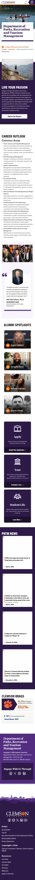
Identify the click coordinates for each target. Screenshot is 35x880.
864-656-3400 (7, 759)
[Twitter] (15, 774)
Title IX (4, 833)
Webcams (5, 871)
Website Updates (25, 759)
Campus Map (6, 862)
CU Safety (5, 865)
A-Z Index (5, 859)
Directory (5, 868)
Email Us (16, 759)
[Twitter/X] (17, 821)
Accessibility (6, 830)
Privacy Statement (8, 841)
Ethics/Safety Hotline (9, 838)
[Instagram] (19, 774)
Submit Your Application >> (17, 450)
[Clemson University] (8, 3)
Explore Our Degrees (14, 116)
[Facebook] (11, 774)
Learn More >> (17, 519)
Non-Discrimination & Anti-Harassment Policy (17, 835)
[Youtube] (26, 821)
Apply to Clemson (8, 874)
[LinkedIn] (24, 774)
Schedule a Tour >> (17, 485)
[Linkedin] (21, 821)
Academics (12, 49)
